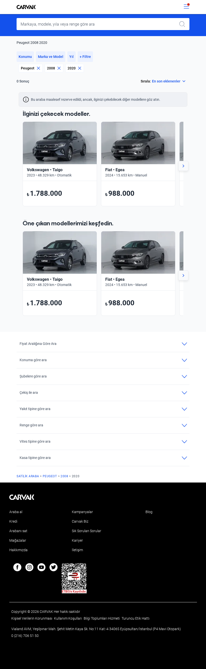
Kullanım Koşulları (68, 618)
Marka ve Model (50, 57)
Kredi (13, 521)
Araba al (15, 512)
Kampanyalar (82, 512)
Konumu (25, 57)
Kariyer (77, 540)
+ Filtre (85, 57)
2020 (72, 68)
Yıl (71, 57)
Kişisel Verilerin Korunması (32, 618)
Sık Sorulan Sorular (86, 531)
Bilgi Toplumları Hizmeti (102, 618)
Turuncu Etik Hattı (135, 618)
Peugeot (27, 68)
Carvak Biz (80, 521)
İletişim (77, 550)
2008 (51, 68)
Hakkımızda (18, 550)
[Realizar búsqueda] (183, 24)
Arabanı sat (18, 531)
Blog (148, 512)
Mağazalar (17, 540)
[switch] (186, 7)
